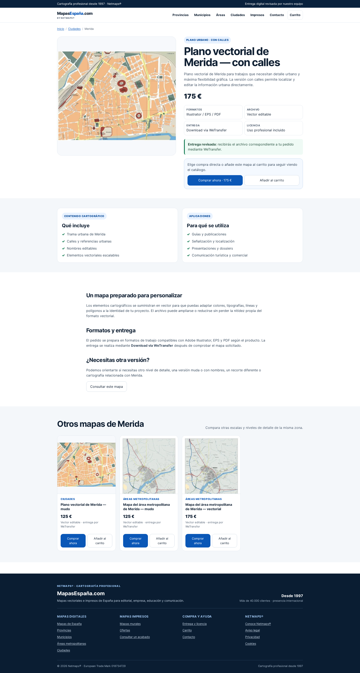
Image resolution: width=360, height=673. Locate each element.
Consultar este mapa (106, 386)
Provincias (180, 15)
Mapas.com (74, 15)
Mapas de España (69, 623)
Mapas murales (130, 623)
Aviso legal (252, 630)
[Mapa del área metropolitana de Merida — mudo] (149, 465)
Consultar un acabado (135, 637)
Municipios (202, 15)
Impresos (257, 15)
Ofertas (125, 630)
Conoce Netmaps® (258, 623)
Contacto (277, 15)
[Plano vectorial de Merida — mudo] (86, 465)
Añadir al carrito (272, 180)
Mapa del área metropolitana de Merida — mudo (146, 506)
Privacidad (252, 637)
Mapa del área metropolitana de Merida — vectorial (208, 506)
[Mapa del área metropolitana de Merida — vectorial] (211, 465)
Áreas (220, 15)
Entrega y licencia (194, 623)
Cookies (250, 643)
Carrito (295, 15)
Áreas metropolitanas (71, 643)
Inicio (60, 28)
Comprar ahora (73, 541)
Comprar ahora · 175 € (215, 180)
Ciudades (238, 15)
